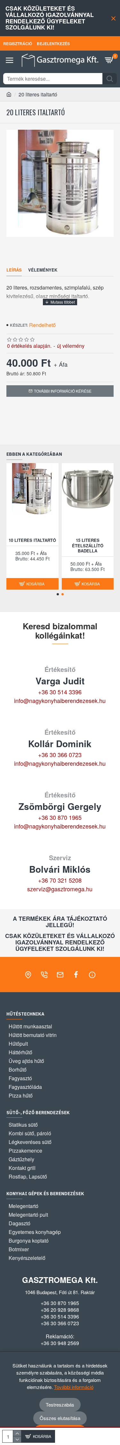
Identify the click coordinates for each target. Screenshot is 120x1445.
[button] (58, 594)
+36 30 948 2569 (60, 1343)
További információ (73, 1387)
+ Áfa (61, 364)
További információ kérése (63, 391)
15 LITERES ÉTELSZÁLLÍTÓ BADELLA (87, 546)
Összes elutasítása (60, 1418)
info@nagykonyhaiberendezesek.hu (60, 700)
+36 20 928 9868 (60, 1310)
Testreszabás (60, 1404)
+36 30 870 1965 (60, 817)
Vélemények (42, 270)
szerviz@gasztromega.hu (59, 889)
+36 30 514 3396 (60, 692)
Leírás (14, 270)
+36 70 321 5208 (60, 880)
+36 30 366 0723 (60, 754)
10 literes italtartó (32, 540)
